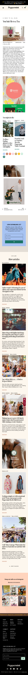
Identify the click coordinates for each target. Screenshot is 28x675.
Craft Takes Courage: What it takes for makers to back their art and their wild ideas (13, 547)
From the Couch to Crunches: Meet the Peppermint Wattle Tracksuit (20, 142)
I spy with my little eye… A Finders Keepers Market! (12, 380)
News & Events (13, 354)
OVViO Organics (17, 51)
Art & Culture (4, 120)
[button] (3, 8)
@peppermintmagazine (14, 582)
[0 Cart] (25, 7)
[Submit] (14, 241)
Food (24, 42)
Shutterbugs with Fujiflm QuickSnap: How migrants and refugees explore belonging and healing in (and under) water (13, 335)
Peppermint (17, 120)
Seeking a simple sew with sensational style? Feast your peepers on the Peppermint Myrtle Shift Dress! (13, 498)
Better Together (6, 307)
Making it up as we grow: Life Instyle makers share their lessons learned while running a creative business (13, 420)
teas (19, 54)
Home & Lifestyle (6, 516)
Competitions (18, 42)
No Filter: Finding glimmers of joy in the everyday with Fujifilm (7, 143)
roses (4, 48)
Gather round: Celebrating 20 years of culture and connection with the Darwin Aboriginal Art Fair (14, 289)
